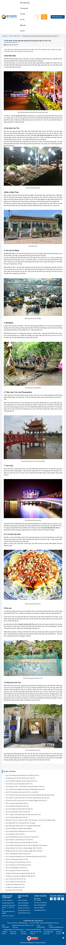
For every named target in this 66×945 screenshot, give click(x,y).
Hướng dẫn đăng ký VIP (8, 905)
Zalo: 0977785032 (39, 908)
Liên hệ (22, 31)
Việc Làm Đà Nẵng (23, 903)
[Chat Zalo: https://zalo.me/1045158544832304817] (58, 898)
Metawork (31, 942)
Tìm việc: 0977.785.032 (40, 902)
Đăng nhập (44, 17)
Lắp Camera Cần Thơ (24, 910)
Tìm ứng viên (24, 8)
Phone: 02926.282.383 (40, 905)
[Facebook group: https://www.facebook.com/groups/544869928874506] (55, 898)
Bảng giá (22, 25)
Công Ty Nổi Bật (22, 900)
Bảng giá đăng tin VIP (8, 903)
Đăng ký (37, 17)
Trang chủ (5, 36)
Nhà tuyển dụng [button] (57, 17)
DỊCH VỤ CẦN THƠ (14, 36)
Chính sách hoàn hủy (8, 916)
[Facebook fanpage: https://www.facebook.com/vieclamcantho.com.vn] (51, 898)
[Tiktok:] (62, 898)
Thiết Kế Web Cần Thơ (24, 913)
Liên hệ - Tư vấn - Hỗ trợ (8, 908)
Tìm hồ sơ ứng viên (7, 900)
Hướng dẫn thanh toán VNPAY (8, 912)
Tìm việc (22, 14)
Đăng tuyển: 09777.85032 (37, 899)
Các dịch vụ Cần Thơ (23, 908)
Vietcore (43, 942)
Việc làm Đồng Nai (23, 905)
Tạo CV (22, 19)
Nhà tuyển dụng (24, 3)
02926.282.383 (41, 927)
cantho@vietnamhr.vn (40, 910)
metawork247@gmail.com (56, 927)
